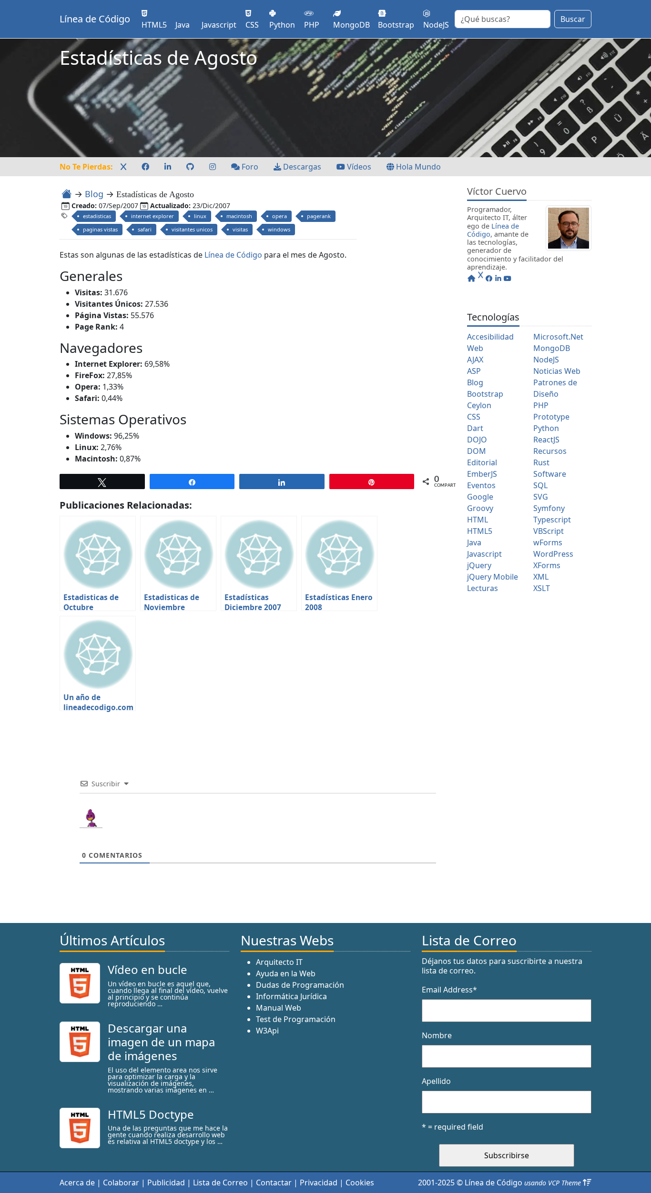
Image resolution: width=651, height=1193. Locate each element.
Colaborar (121, 1182)
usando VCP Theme (552, 1182)
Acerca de (77, 1182)
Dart (475, 428)
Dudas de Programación (300, 985)
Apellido (436, 1081)
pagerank (319, 216)
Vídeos (358, 166)
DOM (476, 451)
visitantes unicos (192, 229)
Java (474, 542)
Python (546, 428)
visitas (240, 229)
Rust (541, 462)
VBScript (548, 531)
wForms (547, 542)
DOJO (477, 439)
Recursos (550, 451)
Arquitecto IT (279, 962)
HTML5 (479, 531)
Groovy (480, 508)
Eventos (481, 485)
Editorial (482, 462)
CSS (473, 416)
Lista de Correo (220, 1182)
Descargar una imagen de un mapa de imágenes (161, 1041)
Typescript (552, 519)
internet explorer (152, 216)
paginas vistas (100, 229)
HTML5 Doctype (151, 1114)
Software (549, 474)
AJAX (475, 359)
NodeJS (546, 359)
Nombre (437, 1035)
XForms (546, 565)
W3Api (267, 1030)
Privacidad (318, 1182)
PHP (541, 405)
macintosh (239, 216)
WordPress (553, 554)
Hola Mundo (417, 166)
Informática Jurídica (291, 996)
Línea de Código (95, 18)
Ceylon (479, 405)
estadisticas (97, 216)
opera (279, 216)
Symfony (549, 508)
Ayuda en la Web (285, 973)
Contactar (274, 1182)
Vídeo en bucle (147, 969)
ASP (474, 371)
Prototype (551, 416)
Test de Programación (296, 1019)
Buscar (572, 19)
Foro (249, 166)
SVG (540, 496)
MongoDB (551, 348)
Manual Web (278, 1008)
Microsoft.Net (558, 336)
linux (200, 216)
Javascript (484, 554)
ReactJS (546, 439)
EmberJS (482, 474)
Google (480, 496)
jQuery (479, 565)
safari (145, 229)
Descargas (301, 166)
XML (541, 576)
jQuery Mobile (492, 576)
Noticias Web (556, 371)
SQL (540, 485)
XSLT (541, 588)
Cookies (360, 1182)
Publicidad (166, 1182)
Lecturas (482, 588)
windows (279, 229)
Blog (94, 194)
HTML (477, 519)
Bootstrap (485, 394)
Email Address (449, 989)
